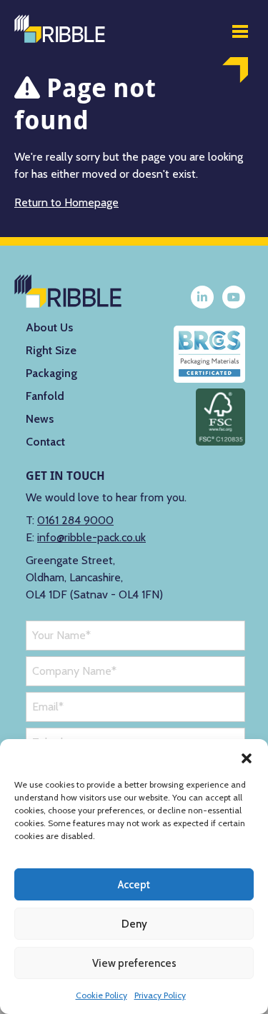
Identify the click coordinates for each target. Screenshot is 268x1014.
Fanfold (45, 396)
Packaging (51, 373)
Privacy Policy (160, 995)
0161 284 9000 (75, 520)
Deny (134, 924)
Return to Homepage (66, 202)
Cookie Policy (101, 995)
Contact (45, 441)
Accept (134, 884)
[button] (246, 757)
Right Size (51, 350)
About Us (49, 327)
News (40, 419)
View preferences (134, 963)
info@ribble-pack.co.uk (91, 537)
